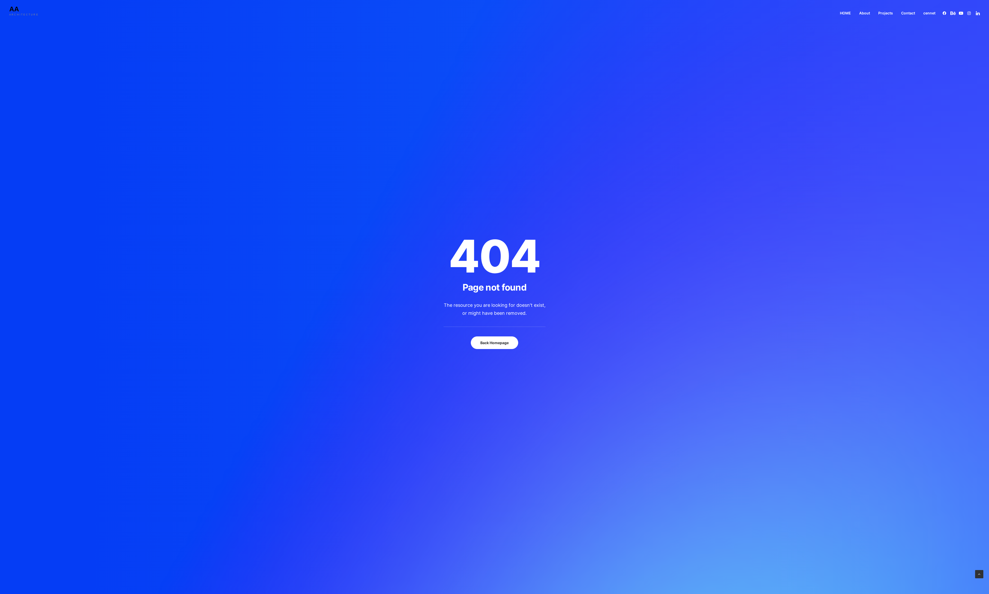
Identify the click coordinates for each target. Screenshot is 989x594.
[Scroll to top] (979, 573)
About (864, 13)
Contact (908, 13)
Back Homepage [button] (494, 343)
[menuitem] (845, 13)
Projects (885, 13)
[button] (945, 13)
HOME (845, 13)
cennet (929, 13)
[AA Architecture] (28, 13)
